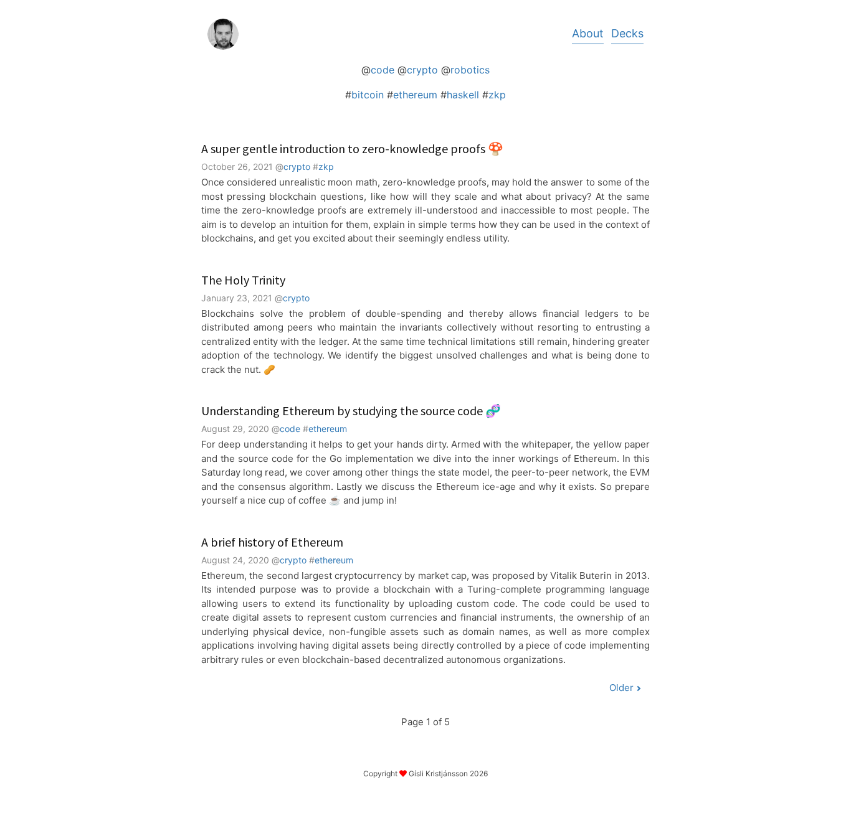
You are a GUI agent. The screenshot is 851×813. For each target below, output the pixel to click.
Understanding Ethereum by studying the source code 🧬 (351, 410)
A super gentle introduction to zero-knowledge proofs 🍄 (352, 148)
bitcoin (367, 94)
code (382, 69)
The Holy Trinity (243, 280)
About (588, 33)
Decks (627, 33)
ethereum (415, 94)
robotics (470, 69)
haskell (463, 94)
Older (621, 687)
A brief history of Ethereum (272, 542)
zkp (497, 94)
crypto (422, 69)
